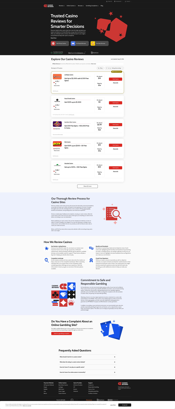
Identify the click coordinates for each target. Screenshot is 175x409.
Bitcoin (45, 393)
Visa (45, 391)
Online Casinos (70, 5)
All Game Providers (77, 385)
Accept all (124, 405)
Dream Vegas (62, 391)
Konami (75, 389)
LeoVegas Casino (68, 74)
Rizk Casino (67, 142)
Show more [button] (93, 63)
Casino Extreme (62, 393)
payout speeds (87, 208)
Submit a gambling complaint (61, 333)
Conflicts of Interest (92, 393)
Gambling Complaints (91, 5)
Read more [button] (53, 38)
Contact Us (91, 385)
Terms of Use (91, 389)
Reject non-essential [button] (27, 405)
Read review (57, 85)
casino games (91, 300)
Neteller (45, 389)
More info (115, 83)
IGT (74, 387)
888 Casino (61, 389)
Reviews (61, 5)
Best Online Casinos (63, 385)
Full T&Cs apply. (55, 155)
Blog (102, 5)
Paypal (45, 387)
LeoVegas (61, 387)
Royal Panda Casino (69, 98)
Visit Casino (116, 79)
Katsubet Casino (68, 163)
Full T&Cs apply (55, 90)
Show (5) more (87, 186)
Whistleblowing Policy (93, 391)
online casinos (102, 287)
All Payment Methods (49, 385)
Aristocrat (75, 391)
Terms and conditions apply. (58, 134)
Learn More (113, 405)
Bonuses (80, 5)
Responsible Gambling (93, 387)
